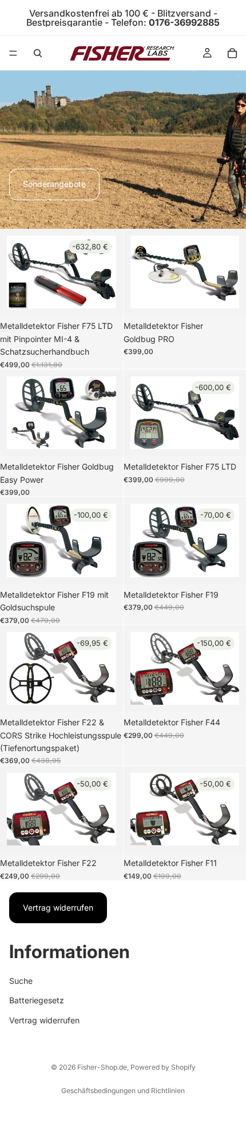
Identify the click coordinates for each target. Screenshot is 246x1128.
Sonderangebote (54, 184)
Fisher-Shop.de (102, 1067)
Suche (21, 981)
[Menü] (13, 53)
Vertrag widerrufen (58, 907)
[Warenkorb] (232, 53)
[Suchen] (37, 53)
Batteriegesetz (36, 1000)
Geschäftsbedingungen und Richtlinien (123, 1090)
